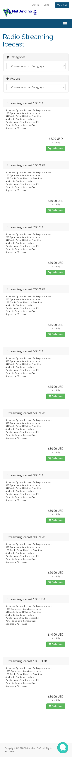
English (35, 4)
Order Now (57, 148)
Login (46, 4)
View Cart (62, 5)
